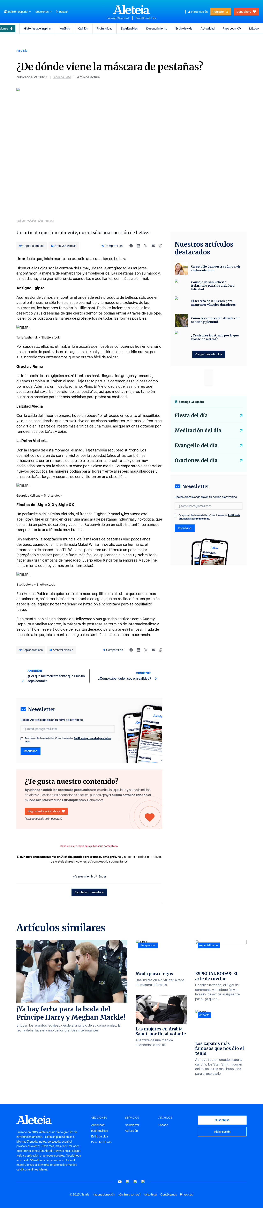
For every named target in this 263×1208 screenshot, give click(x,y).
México (254, 28)
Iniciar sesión (199, 12)
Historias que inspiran (38, 28)
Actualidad (208, 28)
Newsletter (132, 1125)
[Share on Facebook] (131, 245)
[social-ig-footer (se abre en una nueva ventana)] (143, 1182)
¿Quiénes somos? (129, 1194)
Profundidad (104, 28)
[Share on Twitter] (146, 245)
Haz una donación (103, 1194)
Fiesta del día (191, 415)
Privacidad (186, 1194)
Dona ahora (243, 12)
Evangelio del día (196, 445)
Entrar (102, 876)
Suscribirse (222, 1120)
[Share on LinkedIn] (138, 245)
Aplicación (131, 1131)
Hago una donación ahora (44, 811)
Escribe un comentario (89, 892)
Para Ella (21, 50)
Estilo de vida (183, 28)
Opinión (83, 28)
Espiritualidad (129, 28)
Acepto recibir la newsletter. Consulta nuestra (68, 740)
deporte (204, 1015)
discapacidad (148, 945)
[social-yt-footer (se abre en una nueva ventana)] (120, 1182)
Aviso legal (150, 1194)
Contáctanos (168, 1194)
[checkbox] (22, 738)
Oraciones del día (196, 460)
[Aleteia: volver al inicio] (131, 9)
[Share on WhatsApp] (160, 245)
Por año (163, 1125)
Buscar (63, 12)
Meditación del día (198, 430)
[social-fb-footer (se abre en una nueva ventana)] (127, 1182)
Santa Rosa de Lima (146, 18)
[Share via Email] (153, 245)
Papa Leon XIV (232, 28)
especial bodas (208, 945)
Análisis (65, 28)
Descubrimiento (156, 28)
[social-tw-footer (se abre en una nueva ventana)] (135, 1182)
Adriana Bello (62, 77)
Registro (218, 12)
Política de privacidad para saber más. (209, 517)
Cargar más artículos (208, 354)
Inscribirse (30, 751)
